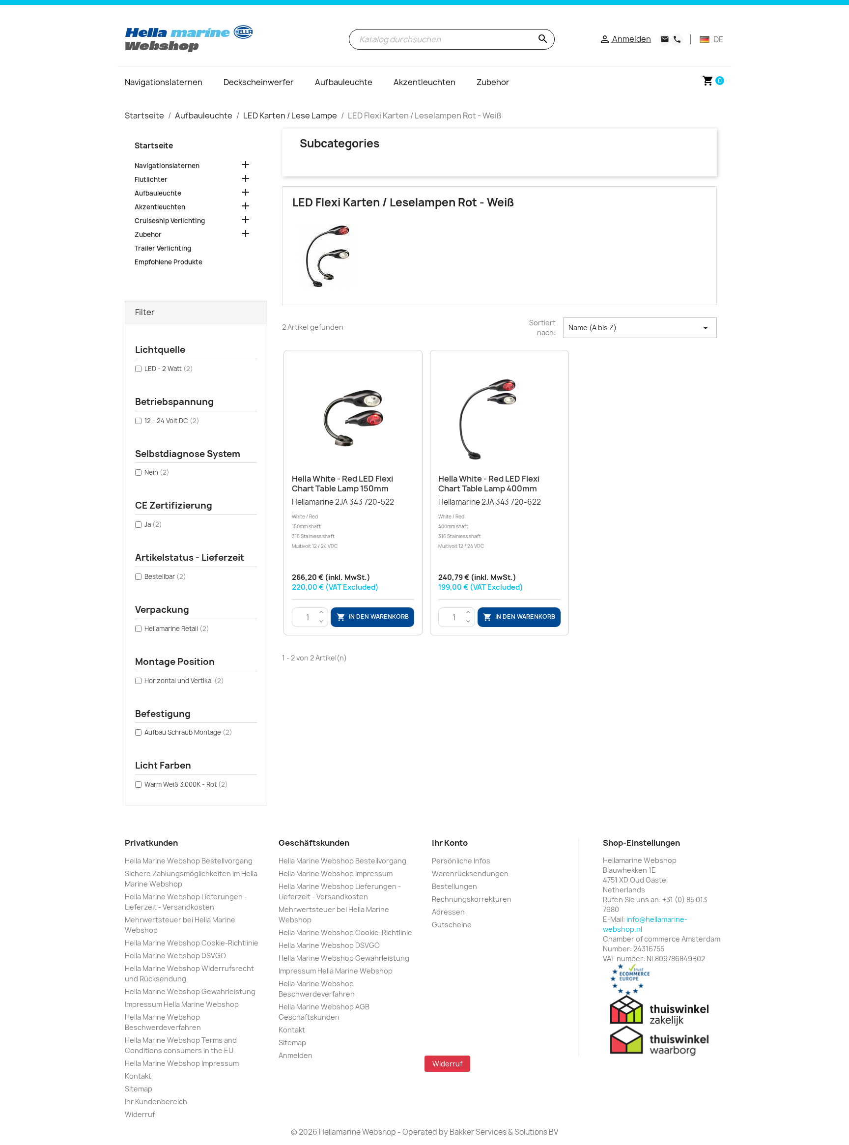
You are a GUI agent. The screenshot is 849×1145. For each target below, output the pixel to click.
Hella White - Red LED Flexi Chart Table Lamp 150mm (342, 483)
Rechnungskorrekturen (471, 899)
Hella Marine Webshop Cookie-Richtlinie (191, 942)
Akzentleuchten (160, 206)
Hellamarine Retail (176, 628)
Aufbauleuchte (158, 193)
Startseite (154, 146)
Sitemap (138, 1088)
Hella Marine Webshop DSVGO (175, 955)
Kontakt (138, 1076)
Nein (157, 472)
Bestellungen (454, 886)
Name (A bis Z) (639, 328)
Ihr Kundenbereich (156, 1101)
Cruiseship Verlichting (170, 220)
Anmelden (295, 1055)
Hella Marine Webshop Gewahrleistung (190, 991)
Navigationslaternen (167, 165)
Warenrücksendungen (470, 873)
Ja (153, 524)
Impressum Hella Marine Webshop (182, 1004)
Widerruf (140, 1114)
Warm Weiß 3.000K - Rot (186, 784)
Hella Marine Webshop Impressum (182, 1063)
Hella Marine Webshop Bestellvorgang (189, 860)
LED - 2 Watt (168, 368)
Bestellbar (165, 576)
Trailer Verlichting (163, 248)
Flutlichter (151, 179)
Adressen (448, 911)
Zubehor (148, 234)
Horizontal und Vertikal (184, 680)
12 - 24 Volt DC (171, 420)
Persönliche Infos (461, 860)
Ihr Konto (450, 842)
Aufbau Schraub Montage (188, 732)
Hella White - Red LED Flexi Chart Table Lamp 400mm (488, 483)
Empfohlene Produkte (168, 262)
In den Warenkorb (373, 617)
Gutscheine (452, 924)
